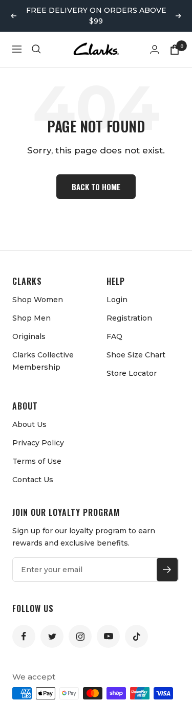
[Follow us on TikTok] (136, 636)
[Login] (154, 49)
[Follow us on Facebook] (23, 636)
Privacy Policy (38, 442)
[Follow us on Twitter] (51, 636)
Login (116, 299)
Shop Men (31, 318)
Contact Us (32, 479)
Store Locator (131, 373)
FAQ (114, 336)
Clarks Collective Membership (43, 361)
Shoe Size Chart (135, 354)
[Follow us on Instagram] (80, 636)
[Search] (36, 49)
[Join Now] (167, 569)
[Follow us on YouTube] (108, 636)
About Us (29, 424)
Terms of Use (36, 461)
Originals (29, 336)
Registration (129, 318)
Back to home (96, 186)
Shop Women (37, 299)
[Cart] (174, 49)
